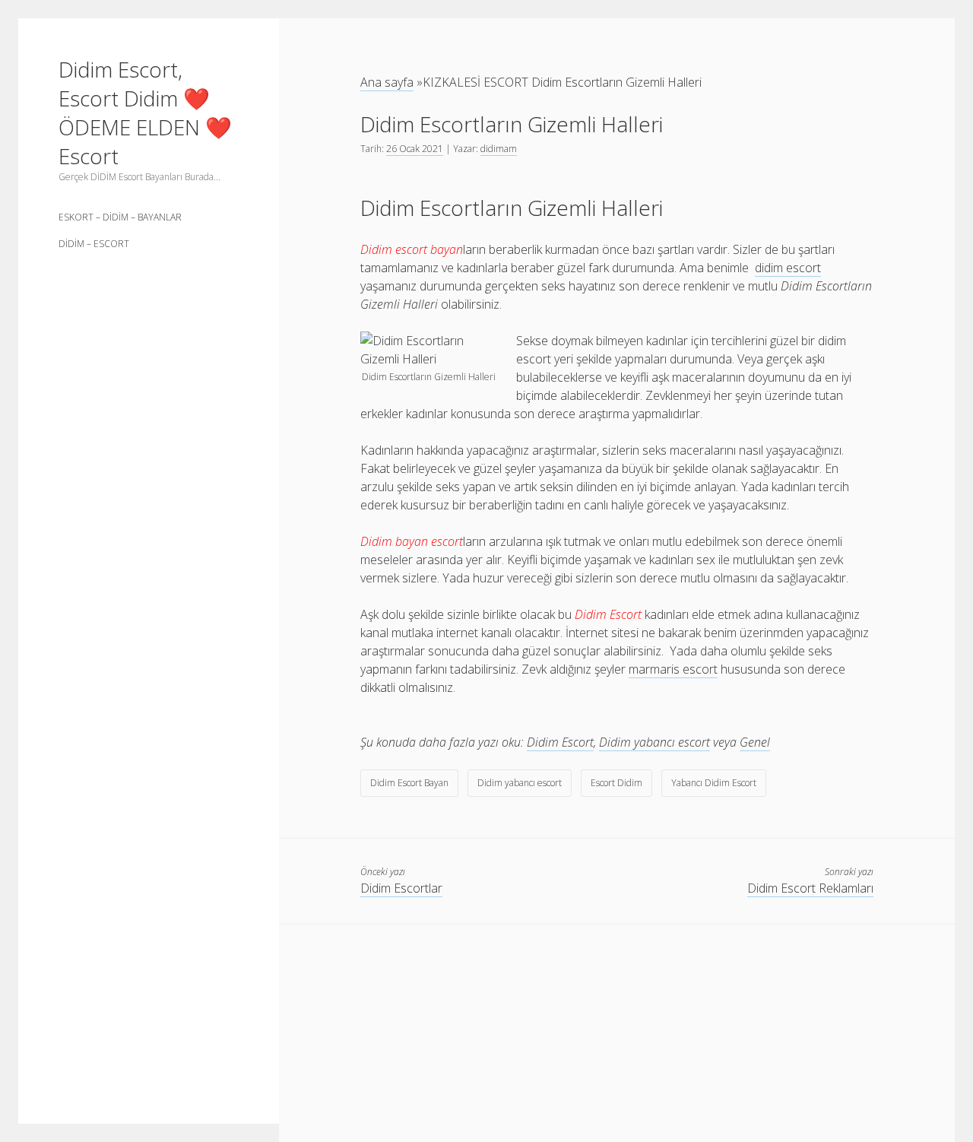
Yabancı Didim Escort (713, 782)
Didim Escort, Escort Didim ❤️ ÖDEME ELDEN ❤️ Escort (145, 112)
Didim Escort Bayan (409, 782)
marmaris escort (673, 669)
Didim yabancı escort (654, 742)
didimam (498, 148)
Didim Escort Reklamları (810, 888)
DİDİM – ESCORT (94, 243)
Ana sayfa (387, 82)
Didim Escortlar (401, 888)
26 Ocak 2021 (414, 148)
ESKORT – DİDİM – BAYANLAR (120, 217)
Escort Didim (616, 782)
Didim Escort (560, 742)
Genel (755, 742)
